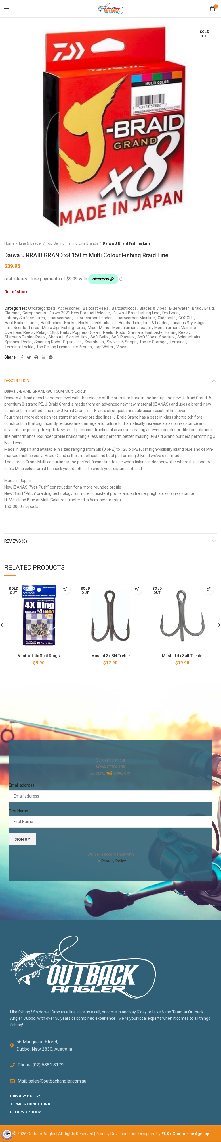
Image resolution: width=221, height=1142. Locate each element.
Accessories (69, 308)
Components (34, 313)
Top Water (104, 346)
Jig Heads (121, 322)
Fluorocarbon (60, 317)
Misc (92, 327)
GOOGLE (186, 317)
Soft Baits (99, 337)
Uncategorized (41, 308)
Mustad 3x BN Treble (110, 655)
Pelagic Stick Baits (52, 332)
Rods (120, 332)
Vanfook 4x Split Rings (39, 655)
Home (9, 243)
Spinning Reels (18, 342)
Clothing (12, 313)
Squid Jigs (72, 342)
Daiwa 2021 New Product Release (79, 313)
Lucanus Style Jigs (187, 322)
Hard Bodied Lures (21, 322)
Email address (21, 785)
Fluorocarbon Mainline (135, 317)
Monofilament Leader (131, 327)
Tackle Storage (153, 342)
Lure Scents (15, 327)
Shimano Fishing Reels (25, 337)
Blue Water (179, 308)
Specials (166, 337)
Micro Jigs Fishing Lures (63, 327)
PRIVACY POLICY (25, 1096)
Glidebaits (167, 317)
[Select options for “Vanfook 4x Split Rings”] (65, 589)
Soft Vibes (146, 337)
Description (16, 380)
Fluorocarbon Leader (93, 317)
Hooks (69, 322)
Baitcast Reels (96, 308)
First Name (18, 811)
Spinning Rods (47, 342)
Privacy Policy (113, 861)
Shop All (55, 337)
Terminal (177, 342)
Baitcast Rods (124, 308)
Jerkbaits (100, 322)
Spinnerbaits (188, 337)
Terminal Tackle (19, 346)
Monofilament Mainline (175, 327)
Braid (196, 308)
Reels (108, 332)
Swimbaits (94, 342)
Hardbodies (51, 322)
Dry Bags (170, 313)
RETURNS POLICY (25, 1112)
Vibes (121, 346)
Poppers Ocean (86, 332)
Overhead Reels (19, 332)
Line (136, 322)
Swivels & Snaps (121, 342)
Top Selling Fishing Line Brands (72, 243)
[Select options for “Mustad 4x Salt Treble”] (209, 589)
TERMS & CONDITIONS (30, 1104)
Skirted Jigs (76, 337)
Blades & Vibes (153, 308)
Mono (104, 327)
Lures (34, 327)
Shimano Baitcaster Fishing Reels (158, 332)
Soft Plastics (122, 337)
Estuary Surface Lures (25, 317)
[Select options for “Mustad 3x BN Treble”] (137, 589)
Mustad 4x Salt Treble (182, 655)
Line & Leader (30, 243)
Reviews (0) (15, 541)
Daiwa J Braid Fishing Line (127, 243)
